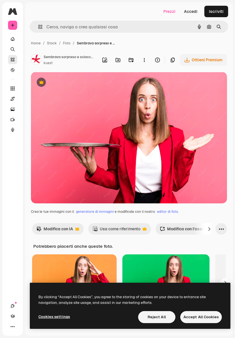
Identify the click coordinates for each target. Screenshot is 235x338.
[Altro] (12, 326)
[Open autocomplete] (38, 27)
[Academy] (12, 316)
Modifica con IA (54, 230)
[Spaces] (12, 98)
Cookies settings (54, 316)
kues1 (48, 63)
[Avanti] (209, 229)
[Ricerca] (12, 49)
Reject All (157, 317)
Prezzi (169, 11)
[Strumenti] (12, 88)
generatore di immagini (95, 211)
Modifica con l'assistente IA (190, 230)
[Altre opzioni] (144, 60)
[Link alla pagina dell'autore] (36, 60)
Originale (69, 83)
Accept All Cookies (201, 317)
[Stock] (12, 59)
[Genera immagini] (12, 109)
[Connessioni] (12, 306)
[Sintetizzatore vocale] (12, 129)
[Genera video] (12, 119)
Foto (66, 43)
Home (36, 43)
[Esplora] (12, 69)
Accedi (190, 11)
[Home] (12, 39)
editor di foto (167, 211)
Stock (52, 43)
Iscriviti (216, 11)
